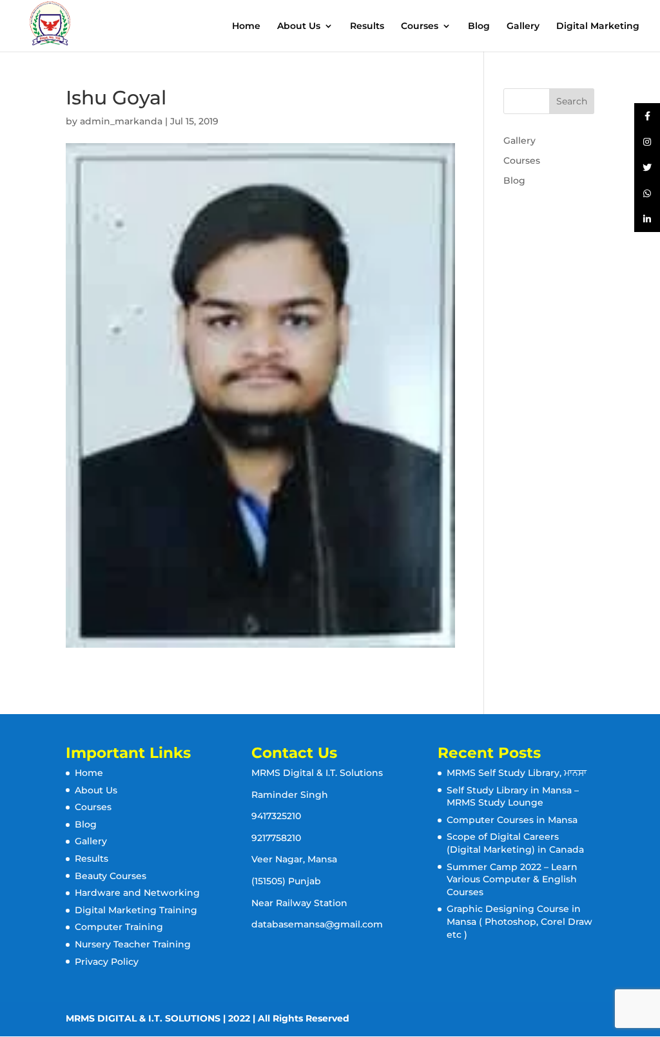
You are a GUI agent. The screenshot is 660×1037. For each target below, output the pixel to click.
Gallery (523, 26)
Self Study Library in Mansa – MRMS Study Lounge (513, 796)
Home (246, 26)
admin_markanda (121, 121)
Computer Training (119, 927)
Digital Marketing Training (136, 910)
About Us (298, 26)
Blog (479, 26)
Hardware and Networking (137, 892)
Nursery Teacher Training (133, 944)
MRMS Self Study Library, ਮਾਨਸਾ (517, 773)
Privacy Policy (107, 961)
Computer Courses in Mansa (512, 820)
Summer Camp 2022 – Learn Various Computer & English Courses (512, 879)
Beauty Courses (110, 876)
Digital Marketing (597, 26)
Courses (419, 26)
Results (367, 26)
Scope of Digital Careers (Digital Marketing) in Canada (515, 843)
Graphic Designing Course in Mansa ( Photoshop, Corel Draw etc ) (519, 921)
